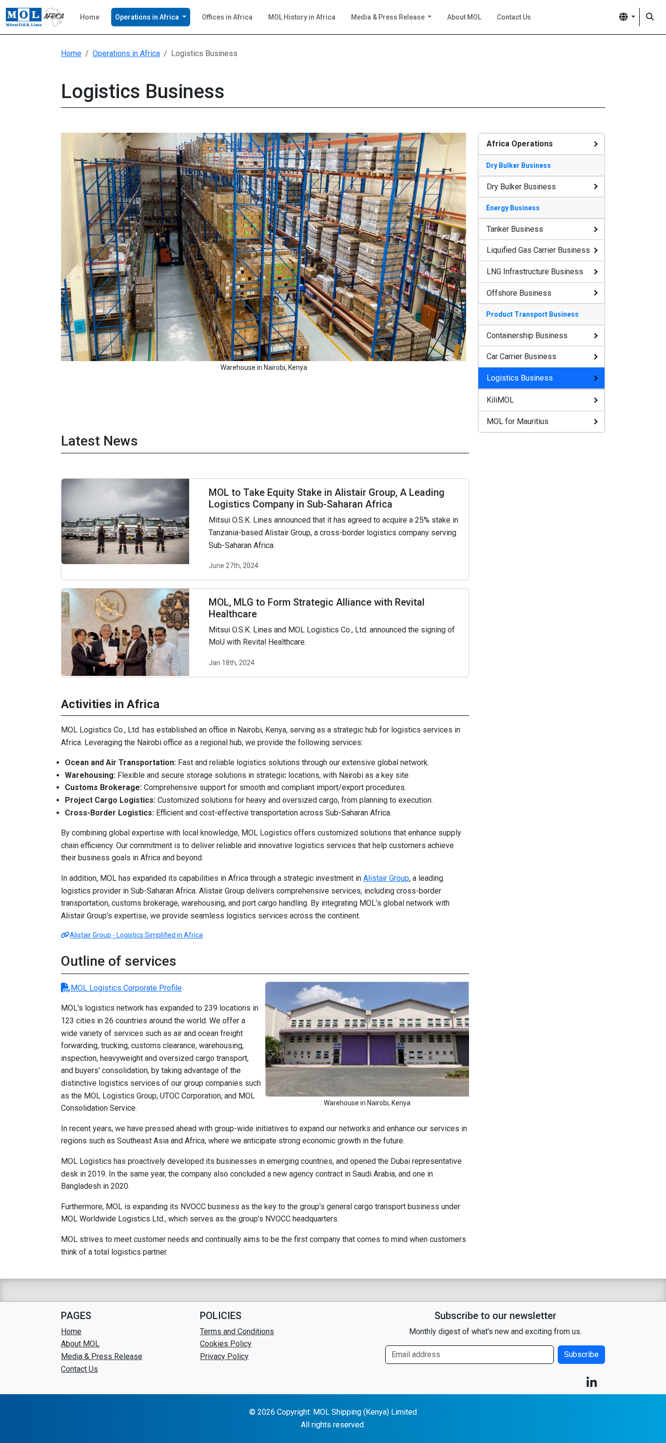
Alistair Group (386, 878)
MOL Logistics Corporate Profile (126, 988)
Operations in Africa (126, 53)
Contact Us (514, 17)
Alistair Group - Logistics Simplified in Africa (136, 935)
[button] (627, 17)
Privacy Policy (224, 1356)
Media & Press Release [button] (388, 17)
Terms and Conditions (237, 1331)
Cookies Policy (226, 1343)
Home (89, 17)
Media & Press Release (101, 1356)
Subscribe (581, 1354)
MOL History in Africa (301, 17)
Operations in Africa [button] (147, 17)
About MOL (464, 17)
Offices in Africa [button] (227, 17)
